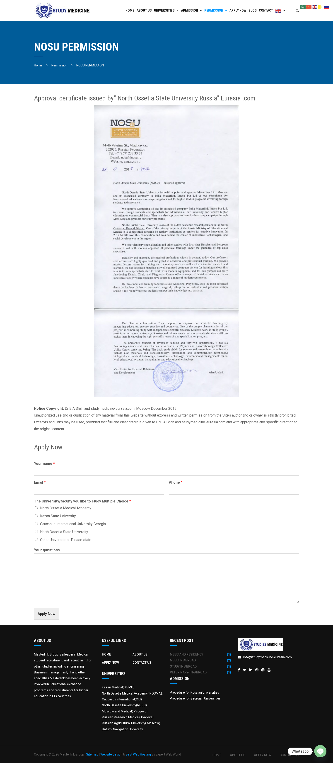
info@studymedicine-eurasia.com (267, 657)
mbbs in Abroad (183, 660)
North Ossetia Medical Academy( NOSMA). (132, 693)
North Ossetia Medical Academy (65, 508)
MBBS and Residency (186, 654)
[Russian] (327, 7)
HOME (106, 654)
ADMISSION (189, 10)
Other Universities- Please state (65, 540)
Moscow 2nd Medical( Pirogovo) (124, 711)
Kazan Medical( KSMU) (118, 687)
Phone (175, 482)
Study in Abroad (183, 666)
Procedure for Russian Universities (194, 692)
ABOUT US (144, 10)
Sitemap (92, 754)
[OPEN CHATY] (320, 751)
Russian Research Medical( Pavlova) (128, 717)
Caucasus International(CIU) (122, 699)
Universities (164, 10)
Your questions (47, 550)
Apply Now (46, 614)
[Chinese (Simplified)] (309, 7)
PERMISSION (213, 10)
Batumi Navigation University (122, 729)
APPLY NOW (237, 10)
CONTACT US (142, 662)
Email (40, 482)
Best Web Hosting (138, 754)
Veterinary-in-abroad (188, 672)
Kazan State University (58, 516)
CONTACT (266, 10)
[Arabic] (303, 7)
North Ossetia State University (64, 532)
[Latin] (321, 7)
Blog (253, 10)
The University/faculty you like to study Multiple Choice (82, 501)
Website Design (111, 754)
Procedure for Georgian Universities (195, 698)
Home (129, 10)
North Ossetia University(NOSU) (124, 705)
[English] (280, 10)
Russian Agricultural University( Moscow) (131, 723)
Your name (44, 463)
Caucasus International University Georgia (73, 524)
